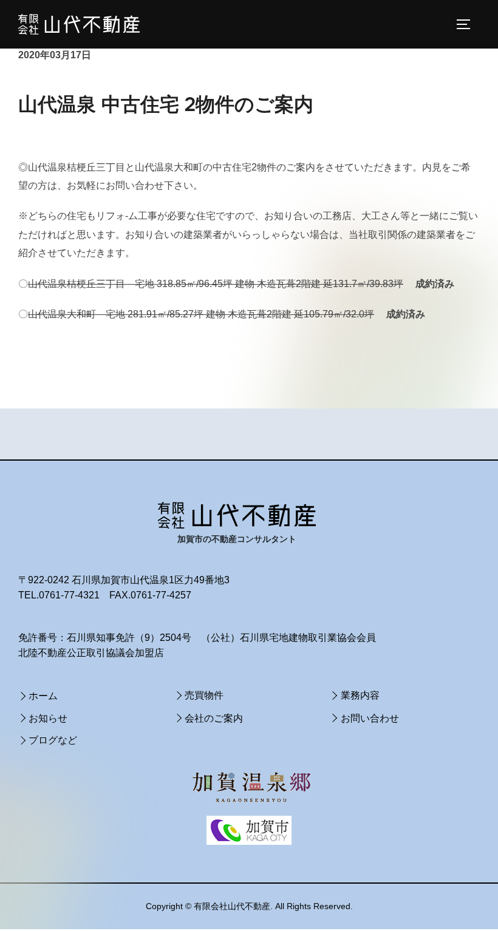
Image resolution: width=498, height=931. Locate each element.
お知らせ (48, 718)
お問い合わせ (370, 718)
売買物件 (204, 695)
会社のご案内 (214, 718)
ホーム (43, 696)
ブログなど (53, 740)
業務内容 (360, 695)
